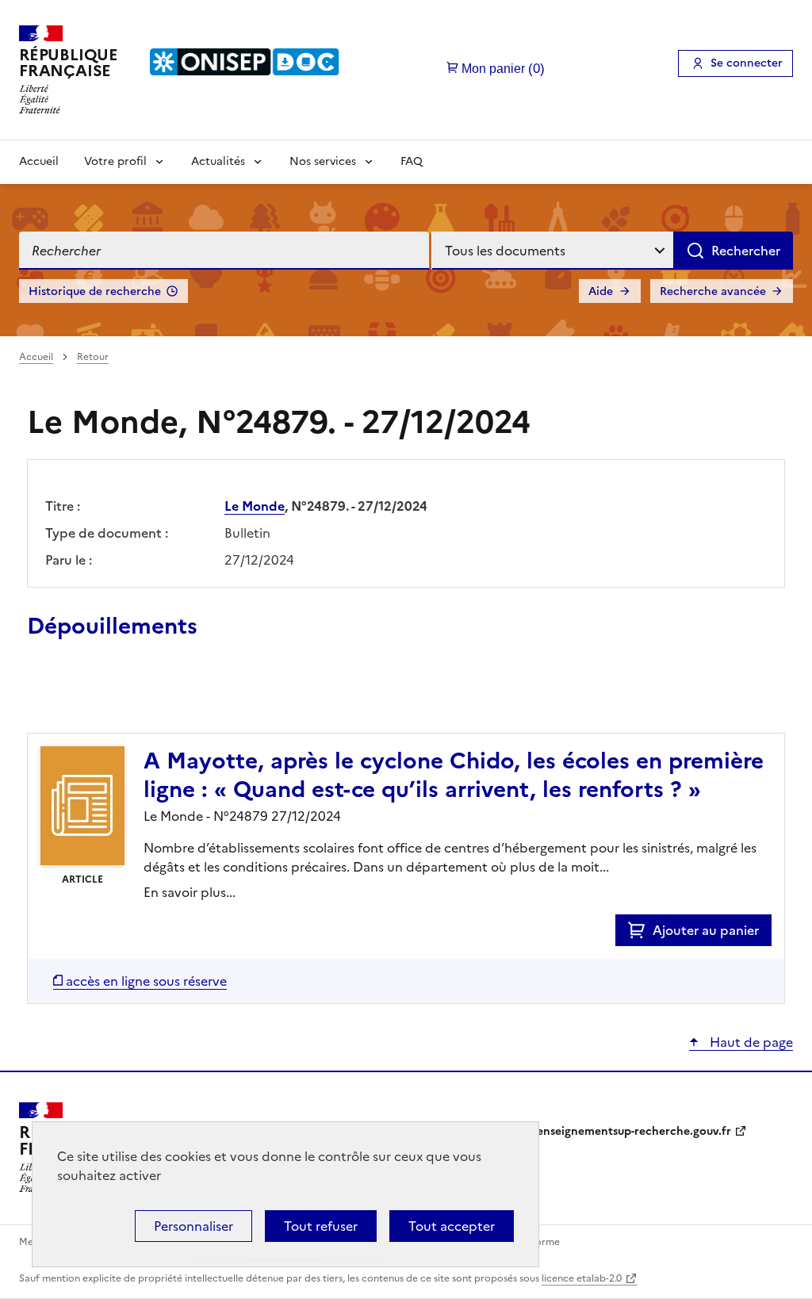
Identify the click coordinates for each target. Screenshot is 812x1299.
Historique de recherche (95, 291)
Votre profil (115, 161)
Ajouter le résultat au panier (131, 696)
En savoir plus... (190, 892)
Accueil (39, 161)
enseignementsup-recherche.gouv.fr (634, 1131)
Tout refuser (321, 1226)
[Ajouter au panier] (640, 930)
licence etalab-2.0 (582, 1278)
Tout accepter (451, 1226)
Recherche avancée (713, 291)
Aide (600, 291)
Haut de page (750, 1042)
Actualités (218, 161)
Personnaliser (193, 1226)
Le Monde (254, 505)
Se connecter (746, 63)
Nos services (322, 161)
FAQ (411, 161)
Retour (93, 357)
